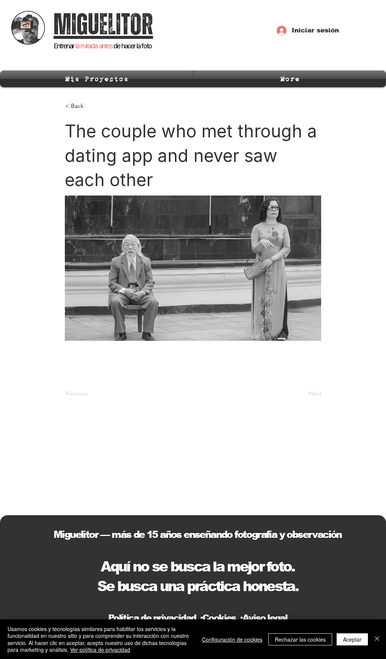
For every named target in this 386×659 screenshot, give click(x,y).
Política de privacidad (152, 618)
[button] (90, 106)
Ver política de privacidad (100, 649)
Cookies (219, 618)
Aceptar (352, 639)
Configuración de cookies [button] (232, 639)
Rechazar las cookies (300, 639)
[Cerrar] (376, 639)
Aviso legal (264, 618)
